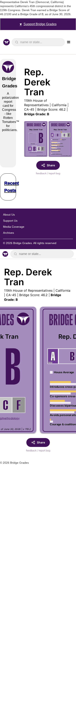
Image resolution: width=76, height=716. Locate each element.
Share (51, 165)
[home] (7, 42)
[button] (69, 42)
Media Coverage (13, 226)
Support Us (10, 220)
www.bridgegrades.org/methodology (36, 152)
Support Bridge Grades (38, 24)
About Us (9, 214)
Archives (8, 232)
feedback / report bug (48, 173)
